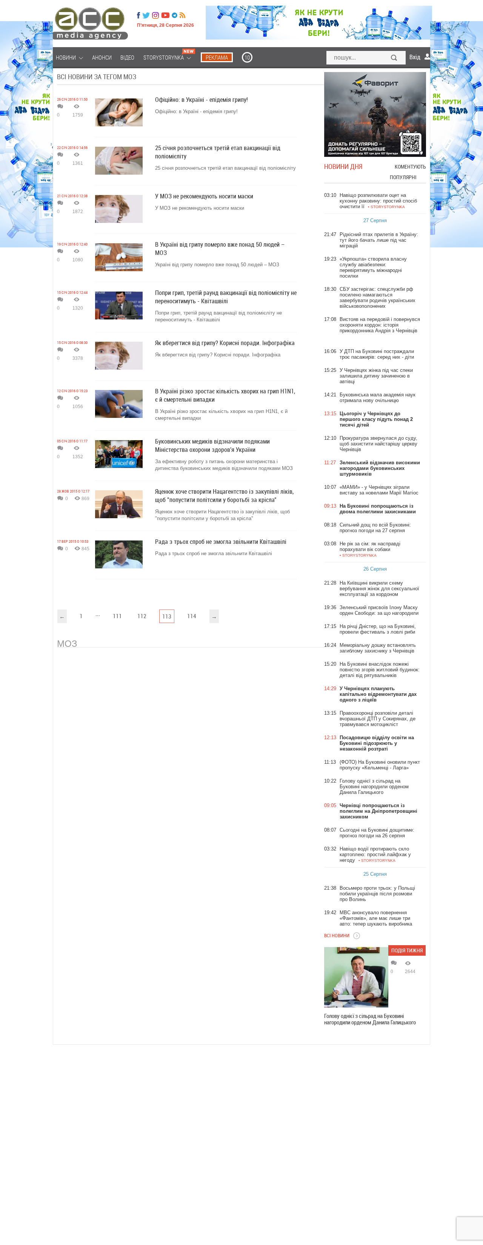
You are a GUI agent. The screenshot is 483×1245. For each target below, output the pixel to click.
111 (117, 616)
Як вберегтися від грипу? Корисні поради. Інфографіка (217, 355)
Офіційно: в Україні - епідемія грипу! (196, 111)
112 (141, 616)
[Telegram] (174, 15)
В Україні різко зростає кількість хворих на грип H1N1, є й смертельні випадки (221, 414)
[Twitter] (146, 15)
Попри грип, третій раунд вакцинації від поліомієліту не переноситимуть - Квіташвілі (218, 316)
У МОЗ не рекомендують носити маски (199, 208)
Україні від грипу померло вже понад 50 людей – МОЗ (217, 264)
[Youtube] (165, 15)
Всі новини (336, 935)
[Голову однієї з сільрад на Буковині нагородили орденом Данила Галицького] (356, 977)
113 (166, 616)
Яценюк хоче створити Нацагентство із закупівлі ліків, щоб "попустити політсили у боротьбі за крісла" (222, 515)
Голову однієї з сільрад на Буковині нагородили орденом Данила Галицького (370, 1019)
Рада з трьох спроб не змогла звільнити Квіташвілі (213, 553)
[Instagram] (156, 15)
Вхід (414, 57)
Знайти (394, 58)
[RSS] (182, 15)
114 (191, 616)
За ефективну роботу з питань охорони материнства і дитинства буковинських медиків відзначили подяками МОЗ (224, 465)
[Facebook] (138, 15)
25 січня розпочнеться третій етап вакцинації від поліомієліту (225, 168)
